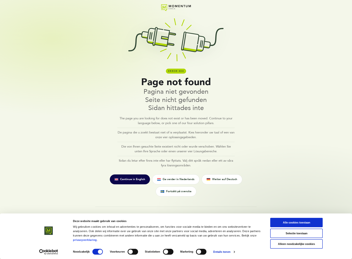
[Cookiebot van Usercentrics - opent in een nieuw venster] (49, 252)
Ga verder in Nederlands (179, 179)
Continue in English (132, 179)
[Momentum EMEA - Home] (176, 7)
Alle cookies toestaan (296, 222)
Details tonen (221, 251)
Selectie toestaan (296, 233)
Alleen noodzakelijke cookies (296, 243)
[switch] (133, 252)
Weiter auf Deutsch (224, 179)
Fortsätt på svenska (178, 191)
